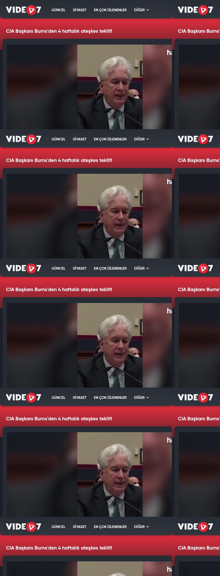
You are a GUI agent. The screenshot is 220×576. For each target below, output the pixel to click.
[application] (110, 288)
